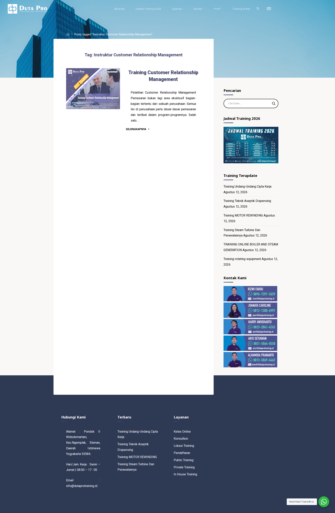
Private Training (184, 467)
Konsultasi (181, 438)
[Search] (257, 8)
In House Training (185, 474)
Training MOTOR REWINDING (243, 215)
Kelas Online (182, 431)
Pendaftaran (182, 453)
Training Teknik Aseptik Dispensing (247, 201)
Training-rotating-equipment (242, 259)
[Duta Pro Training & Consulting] (27, 8)
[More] (269, 9)
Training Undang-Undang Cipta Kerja (247, 186)
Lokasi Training (184, 446)
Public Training (183, 460)
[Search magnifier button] (273, 103)
